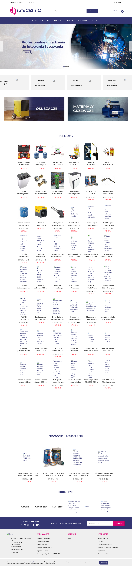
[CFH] (90, 506)
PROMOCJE (58, 20)
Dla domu (101, 541)
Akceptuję (104, 562)
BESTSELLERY (82, 20)
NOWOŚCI (70, 20)
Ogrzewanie (101, 551)
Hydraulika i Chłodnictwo (105, 554)
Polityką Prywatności (34, 561)
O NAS (34, 20)
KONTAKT (96, 20)
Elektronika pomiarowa (104, 544)
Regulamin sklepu (42, 544)
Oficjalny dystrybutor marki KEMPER (48, 554)
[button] (43, 534)
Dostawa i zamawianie (43, 538)
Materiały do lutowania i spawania (108, 547)
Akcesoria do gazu (103, 538)
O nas (69, 538)
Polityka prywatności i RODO (46, 547)
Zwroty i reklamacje (43, 541)
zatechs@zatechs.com (17, 549)
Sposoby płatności (42, 551)
